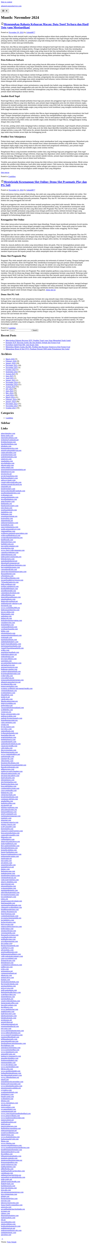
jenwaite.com (6, 1190)
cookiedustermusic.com (9, 916)
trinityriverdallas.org (8, 703)
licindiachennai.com (8, 442)
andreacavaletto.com (8, 716)
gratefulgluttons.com (8, 737)
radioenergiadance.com (9, 523)
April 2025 (10, 378)
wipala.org (5, 725)
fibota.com (5, 1141)
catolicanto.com (7, 699)
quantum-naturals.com (9, 1158)
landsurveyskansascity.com (11, 1056)
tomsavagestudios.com (9, 686)
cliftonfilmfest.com (8, 595)
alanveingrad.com (7, 884)
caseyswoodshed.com (9, 958)
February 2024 (11, 399)
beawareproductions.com (10, 833)
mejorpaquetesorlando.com (11, 646)
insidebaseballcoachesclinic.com (13, 1171)
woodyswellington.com (9, 1133)
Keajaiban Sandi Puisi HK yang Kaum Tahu (22, 345)
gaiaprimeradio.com (8, 865)
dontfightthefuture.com (9, 589)
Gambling (12, 176)
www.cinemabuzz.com (9, 1103)
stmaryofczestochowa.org (10, 841)
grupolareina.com (7, 548)
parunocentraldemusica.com (11, 1145)
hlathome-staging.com (9, 669)
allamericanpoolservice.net (11, 682)
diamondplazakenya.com (10, 1152)
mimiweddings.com (8, 1224)
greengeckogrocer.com (9, 667)
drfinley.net (5, 1196)
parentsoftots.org (7, 999)
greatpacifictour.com (8, 931)
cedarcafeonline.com (8, 453)
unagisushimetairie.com (9, 497)
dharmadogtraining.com (10, 1215)
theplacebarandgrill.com (10, 946)
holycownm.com (7, 924)
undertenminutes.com (9, 457)
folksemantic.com (7, 614)
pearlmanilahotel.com (9, 510)
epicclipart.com (6, 508)
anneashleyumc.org (8, 1054)
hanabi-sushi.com (7, 1096)
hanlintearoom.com (8, 1186)
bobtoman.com (6, 514)
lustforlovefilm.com (8, 803)
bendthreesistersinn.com (10, 909)
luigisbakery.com (7, 1094)
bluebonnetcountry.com (9, 506)
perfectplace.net (7, 705)
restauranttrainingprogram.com (12, 680)
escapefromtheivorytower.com (12, 580)
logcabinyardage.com (9, 1005)
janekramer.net (6, 858)
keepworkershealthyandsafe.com (13, 491)
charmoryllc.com (7, 759)
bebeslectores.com (7, 559)
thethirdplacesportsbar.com (11, 1128)
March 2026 (10, 359)
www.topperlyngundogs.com (11, 1035)
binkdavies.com (7, 793)
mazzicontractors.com (9, 1126)
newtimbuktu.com (7, 463)
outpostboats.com (7, 731)
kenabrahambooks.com (9, 797)
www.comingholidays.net (10, 754)
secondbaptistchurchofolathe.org (13, 1209)
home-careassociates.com (10, 714)
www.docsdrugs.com (9, 1065)
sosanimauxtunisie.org (9, 516)
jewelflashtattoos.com (9, 499)
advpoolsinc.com (7, 950)
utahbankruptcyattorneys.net (11, 603)
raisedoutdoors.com (8, 599)
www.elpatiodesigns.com (10, 1137)
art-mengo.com (6, 863)
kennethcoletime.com (9, 850)
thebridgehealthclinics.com (11, 992)
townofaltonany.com (8, 897)
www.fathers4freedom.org (10, 1033)
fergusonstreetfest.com (9, 1162)
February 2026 (11, 361)
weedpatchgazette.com (9, 629)
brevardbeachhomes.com (10, 578)
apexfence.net (6, 1235)
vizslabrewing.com (8, 623)
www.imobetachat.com (9, 1009)
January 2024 (11, 401)
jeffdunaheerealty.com (9, 1039)
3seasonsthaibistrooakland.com (12, 708)
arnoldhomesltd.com (8, 591)
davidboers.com (7, 1007)
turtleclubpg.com (7, 929)
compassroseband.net (9, 973)
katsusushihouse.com (9, 812)
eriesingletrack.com (8, 633)
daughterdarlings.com (9, 444)
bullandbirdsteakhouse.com (11, 1073)
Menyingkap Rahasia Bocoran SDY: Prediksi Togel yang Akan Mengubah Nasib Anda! (38, 340)
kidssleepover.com (8, 472)
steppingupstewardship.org (11, 1088)
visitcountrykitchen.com (10, 880)
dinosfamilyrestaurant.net (10, 563)
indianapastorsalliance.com (11, 954)
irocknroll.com (6, 606)
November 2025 (12, 367)
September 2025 (12, 372)
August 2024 (10, 387)
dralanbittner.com (7, 625)
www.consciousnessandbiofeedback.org (16, 1113)
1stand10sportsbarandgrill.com (12, 648)
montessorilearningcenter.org (11, 1160)
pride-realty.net (6, 1179)
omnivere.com (6, 459)
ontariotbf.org (6, 487)
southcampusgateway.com (10, 529)
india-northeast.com (8, 584)
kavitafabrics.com (7, 920)
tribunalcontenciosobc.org (10, 773)
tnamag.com (5, 980)
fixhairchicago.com (8, 960)
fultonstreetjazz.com (8, 542)
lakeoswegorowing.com (10, 1203)
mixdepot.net (6, 1105)
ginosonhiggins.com (8, 886)
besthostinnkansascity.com (10, 1226)
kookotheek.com (7, 525)
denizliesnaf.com (7, 963)
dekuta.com (5, 1101)
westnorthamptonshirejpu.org (11, 538)
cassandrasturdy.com (8, 742)
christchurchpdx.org (8, 795)
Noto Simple (11, 1242)
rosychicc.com (6, 729)
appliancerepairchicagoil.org (11, 484)
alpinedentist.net (7, 521)
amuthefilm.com (7, 801)
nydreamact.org (6, 495)
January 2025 (11, 380)
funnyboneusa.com (8, 914)
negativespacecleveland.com (11, 901)
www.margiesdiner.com (10, 1067)
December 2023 (11, 404)
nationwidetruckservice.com (11, 926)
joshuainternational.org (9, 1024)
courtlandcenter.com (8, 937)
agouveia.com (6, 1207)
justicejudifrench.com (9, 844)
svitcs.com (5, 969)
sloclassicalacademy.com (10, 776)
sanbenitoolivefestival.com (11, 744)
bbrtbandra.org (6, 504)
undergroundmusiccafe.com (11, 1230)
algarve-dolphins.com (9, 882)
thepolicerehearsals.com (10, 767)
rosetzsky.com (6, 818)
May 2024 (9, 393)
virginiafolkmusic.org (9, 691)
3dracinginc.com (7, 761)
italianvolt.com (6, 618)
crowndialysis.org (7, 678)
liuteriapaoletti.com (8, 903)
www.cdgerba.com (8, 1143)
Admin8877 (30, 32)
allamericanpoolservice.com (11, 6)
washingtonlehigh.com (9, 1092)
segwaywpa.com (7, 988)
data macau (5, 172)
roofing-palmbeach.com (10, 586)
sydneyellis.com (7, 676)
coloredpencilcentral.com (10, 593)
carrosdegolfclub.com (9, 569)
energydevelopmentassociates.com (13, 572)
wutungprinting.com (8, 888)
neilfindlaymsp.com (8, 939)
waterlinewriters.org (8, 994)
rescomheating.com (8, 1222)
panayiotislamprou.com (9, 527)
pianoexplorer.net (7, 1120)
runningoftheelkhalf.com (10, 1037)
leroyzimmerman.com (9, 1194)
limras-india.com (7, 436)
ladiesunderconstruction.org (11, 557)
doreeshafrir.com (7, 829)
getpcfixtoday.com (8, 501)
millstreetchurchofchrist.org (11, 1175)
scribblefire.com (7, 710)
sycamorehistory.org (8, 1109)
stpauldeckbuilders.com (9, 1058)
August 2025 (10, 374)
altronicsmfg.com (7, 465)
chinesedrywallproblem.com (11, 907)
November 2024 (12, 382)
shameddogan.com (8, 997)
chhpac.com (5, 1213)
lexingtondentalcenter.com (10, 674)
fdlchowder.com (7, 1069)
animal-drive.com (7, 977)
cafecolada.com (6, 748)
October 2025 (11, 370)
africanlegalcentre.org (9, 810)
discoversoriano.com (8, 750)
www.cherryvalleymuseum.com (12, 550)
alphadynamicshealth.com (10, 1181)
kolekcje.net (5, 697)
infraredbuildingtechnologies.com (13, 565)
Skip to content (6, 2)
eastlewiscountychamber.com (11, 771)
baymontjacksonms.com (10, 895)
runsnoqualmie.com (8, 1062)
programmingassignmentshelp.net (13, 470)
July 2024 (9, 389)
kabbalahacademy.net (9, 654)
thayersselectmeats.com (9, 984)
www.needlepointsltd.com (10, 1071)
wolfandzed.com (7, 1099)
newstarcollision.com (9, 659)
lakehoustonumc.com (9, 1016)
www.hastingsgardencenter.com (12, 1118)
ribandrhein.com (7, 695)
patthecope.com (7, 967)
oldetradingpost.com (8, 555)
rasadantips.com (7, 461)
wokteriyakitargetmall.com (11, 671)
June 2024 (9, 391)
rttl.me (3, 1220)
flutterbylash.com (7, 1184)
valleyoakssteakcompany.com (12, 956)
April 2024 (10, 395)
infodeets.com (6, 446)
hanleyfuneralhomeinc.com (11, 644)
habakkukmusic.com (8, 1018)
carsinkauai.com (7, 1173)
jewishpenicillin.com (8, 684)
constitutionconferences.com (11, 965)
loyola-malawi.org (7, 727)
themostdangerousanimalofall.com (13, 765)
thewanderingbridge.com (10, 846)
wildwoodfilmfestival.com (10, 535)
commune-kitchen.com (9, 799)
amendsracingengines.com (10, 1048)
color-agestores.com (8, 722)
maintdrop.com (6, 512)
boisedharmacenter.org (9, 720)
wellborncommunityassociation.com (14, 533)
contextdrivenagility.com (10, 835)
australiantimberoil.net (9, 561)
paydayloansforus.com (9, 476)
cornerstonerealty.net (8, 1111)
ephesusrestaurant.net (9, 1130)
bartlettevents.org (7, 544)
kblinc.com (5, 631)
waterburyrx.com (7, 948)
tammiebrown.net (7, 867)
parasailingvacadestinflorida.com (13, 1177)
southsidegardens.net (8, 1122)
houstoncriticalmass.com (10, 763)
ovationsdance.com (8, 693)
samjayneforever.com (9, 1164)
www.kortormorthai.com (10, 1050)
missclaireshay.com (8, 433)
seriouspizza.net (7, 971)
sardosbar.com (6, 616)
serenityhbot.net (7, 1022)
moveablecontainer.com (9, 546)
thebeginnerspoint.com (9, 752)
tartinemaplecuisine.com (10, 856)
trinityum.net (5, 1124)
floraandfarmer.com (8, 574)
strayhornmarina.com (9, 782)
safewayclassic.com (8, 480)
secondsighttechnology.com (11, 663)
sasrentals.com (6, 661)
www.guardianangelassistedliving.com (15, 1147)
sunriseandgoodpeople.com (11, 905)
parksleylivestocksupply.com (11, 718)
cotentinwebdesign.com (9, 552)
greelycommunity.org (9, 814)
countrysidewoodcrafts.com (11, 482)
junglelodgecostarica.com (10, 875)
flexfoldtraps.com (7, 1045)
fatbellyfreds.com (7, 1135)
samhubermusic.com (8, 1232)
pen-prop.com (6, 1028)
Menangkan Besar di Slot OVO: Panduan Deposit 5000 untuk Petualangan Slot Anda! (37, 349)
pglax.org (4, 899)
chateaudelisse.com (8, 531)
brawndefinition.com (8, 786)
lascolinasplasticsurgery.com (11, 1075)
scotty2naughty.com (8, 827)
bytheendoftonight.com (9, 733)
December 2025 (11, 365)
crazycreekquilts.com (9, 790)
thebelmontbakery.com (9, 478)
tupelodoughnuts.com (9, 640)
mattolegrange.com (8, 873)
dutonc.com (5, 869)
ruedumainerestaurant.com (10, 816)
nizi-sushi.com (6, 861)
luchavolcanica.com (8, 922)
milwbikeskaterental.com (10, 892)
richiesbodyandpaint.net (10, 440)
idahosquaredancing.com (10, 610)
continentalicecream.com (10, 788)
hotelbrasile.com (7, 540)
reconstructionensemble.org (11, 918)
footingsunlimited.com (9, 1060)
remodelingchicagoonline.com (12, 1082)
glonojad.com (6, 820)
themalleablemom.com (9, 848)
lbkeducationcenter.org (9, 701)
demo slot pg (51, 290)
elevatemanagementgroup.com (12, 1192)
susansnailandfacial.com (10, 1026)
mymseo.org (5, 1211)
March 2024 (10, 397)
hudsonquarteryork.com (10, 1139)
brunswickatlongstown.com (11, 854)
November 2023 (12, 406)
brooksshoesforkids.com (10, 982)
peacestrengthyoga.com (9, 1041)
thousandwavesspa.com (9, 935)
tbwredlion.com (7, 1154)
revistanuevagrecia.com (9, 822)
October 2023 (11, 408)
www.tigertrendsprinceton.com (12, 1031)
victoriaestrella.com (8, 933)
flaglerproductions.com (9, 784)
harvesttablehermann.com (10, 567)
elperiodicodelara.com (9, 438)
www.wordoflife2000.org (10, 608)
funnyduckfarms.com (9, 1188)
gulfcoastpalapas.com (9, 990)
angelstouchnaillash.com (10, 652)
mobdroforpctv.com (8, 739)
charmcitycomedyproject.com (12, 831)
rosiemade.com (6, 637)
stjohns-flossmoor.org (9, 912)
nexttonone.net (6, 1020)
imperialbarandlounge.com (11, 597)
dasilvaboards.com (8, 778)
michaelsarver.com (8, 665)
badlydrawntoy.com (8, 1014)
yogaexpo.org (6, 712)
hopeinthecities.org (8, 735)
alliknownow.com (7, 769)
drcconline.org (6, 943)
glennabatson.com (7, 780)
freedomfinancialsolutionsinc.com (13, 1043)
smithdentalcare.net (8, 1228)
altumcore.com (6, 975)
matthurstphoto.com (8, 1167)
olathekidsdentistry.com (9, 642)
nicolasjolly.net (6, 805)
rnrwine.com (5, 1201)
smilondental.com (7, 657)
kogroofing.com (7, 518)
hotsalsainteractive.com (9, 448)
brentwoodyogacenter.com (11, 1084)
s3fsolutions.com (7, 576)
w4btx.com (5, 650)
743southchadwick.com (10, 582)
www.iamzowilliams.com (10, 1116)
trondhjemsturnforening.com (11, 1150)
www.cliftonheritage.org (10, 1077)
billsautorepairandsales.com (11, 1156)
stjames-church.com (8, 824)
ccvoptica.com (6, 1090)
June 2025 (9, 376)
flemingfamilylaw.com (9, 1198)
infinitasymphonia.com (9, 807)
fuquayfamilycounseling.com (11, 1205)
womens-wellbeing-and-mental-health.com (16, 688)
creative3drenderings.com (10, 1001)
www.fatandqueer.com (9, 1052)
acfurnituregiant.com (8, 455)
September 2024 (12, 384)
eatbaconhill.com (7, 467)
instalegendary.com (8, 489)
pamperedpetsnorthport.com (11, 635)
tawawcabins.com (7, 612)
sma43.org (5, 1079)
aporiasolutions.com (8, 986)
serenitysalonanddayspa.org (11, 450)
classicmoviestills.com (9, 746)
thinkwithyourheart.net (9, 601)
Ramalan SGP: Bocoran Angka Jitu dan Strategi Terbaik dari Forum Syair (33, 343)
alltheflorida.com (7, 1169)
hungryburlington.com (9, 852)
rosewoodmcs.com (8, 1107)
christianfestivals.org (8, 878)
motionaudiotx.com (8, 1218)
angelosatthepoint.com (9, 952)
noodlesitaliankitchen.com (10, 493)
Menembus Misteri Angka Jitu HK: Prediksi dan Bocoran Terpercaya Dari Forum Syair (38, 347)
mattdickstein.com (7, 1011)
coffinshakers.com (7, 839)
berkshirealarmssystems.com (11, 620)
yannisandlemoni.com (9, 627)
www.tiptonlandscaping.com (11, 1086)
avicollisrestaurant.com (9, 941)
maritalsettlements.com (9, 890)
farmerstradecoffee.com (9, 1003)
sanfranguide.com (7, 756)
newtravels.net (6, 474)
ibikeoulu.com (6, 837)
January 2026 (11, 363)
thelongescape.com (8, 871)
